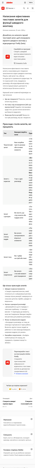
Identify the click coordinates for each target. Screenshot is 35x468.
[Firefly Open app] (33, 8)
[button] (25, 2)
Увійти (31, 2)
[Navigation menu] (3, 2)
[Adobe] (9, 2)
